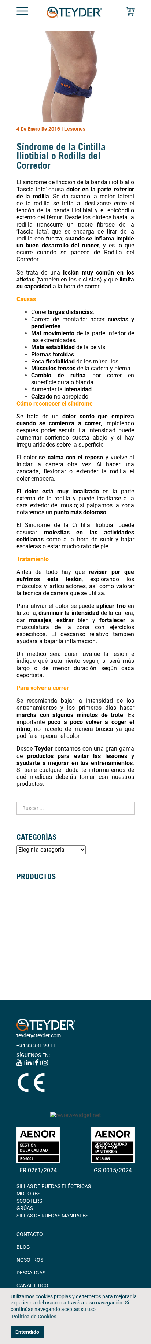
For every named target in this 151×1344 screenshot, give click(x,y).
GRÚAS (24, 947)
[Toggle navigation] (22, 12)
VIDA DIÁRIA (30, 954)
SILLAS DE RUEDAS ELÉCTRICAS (53, 896)
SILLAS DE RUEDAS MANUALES (52, 888)
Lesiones (74, 129)
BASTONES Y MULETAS (43, 925)
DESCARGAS (30, 1273)
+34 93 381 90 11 (36, 1045)
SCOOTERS (29, 1201)
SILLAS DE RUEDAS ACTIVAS (49, 903)
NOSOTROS (29, 1260)
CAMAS (25, 932)
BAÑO (23, 939)
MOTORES (28, 1193)
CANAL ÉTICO (32, 1285)
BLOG (23, 1247)
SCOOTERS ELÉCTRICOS (44, 910)
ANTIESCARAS (33, 961)
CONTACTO (29, 1234)
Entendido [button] (27, 1332)
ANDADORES (31, 918)
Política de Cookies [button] (34, 1317)
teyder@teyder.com (38, 1035)
